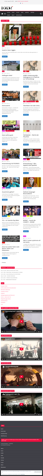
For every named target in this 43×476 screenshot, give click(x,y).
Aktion (8, 12)
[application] (21, 321)
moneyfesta (3, 302)
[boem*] (2, 13)
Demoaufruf (6, 105)
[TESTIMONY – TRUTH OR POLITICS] (32, 125)
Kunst (13, 12)
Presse (8, 15)
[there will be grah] (11, 125)
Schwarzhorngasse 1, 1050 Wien (7, 443)
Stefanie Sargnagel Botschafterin (29, 193)
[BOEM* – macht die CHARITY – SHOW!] (32, 210)
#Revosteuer (19, 15)
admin (9, 73)
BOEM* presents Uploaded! (23, 1)
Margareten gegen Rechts (6, 298)
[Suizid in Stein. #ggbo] (21, 34)
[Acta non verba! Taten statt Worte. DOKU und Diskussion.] (11, 239)
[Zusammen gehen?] (11, 182)
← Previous (3, 262)
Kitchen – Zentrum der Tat (6, 297)
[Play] (2, 331)
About (13, 15)
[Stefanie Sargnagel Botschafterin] (32, 182)
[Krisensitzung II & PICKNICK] (11, 154)
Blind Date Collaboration (5, 289)
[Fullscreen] (40, 331)
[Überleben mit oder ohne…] (32, 96)
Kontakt (27, 12)
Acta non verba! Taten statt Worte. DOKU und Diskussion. (10, 248)
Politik (17, 12)
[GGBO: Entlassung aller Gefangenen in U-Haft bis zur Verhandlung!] (32, 66)
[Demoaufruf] (11, 96)
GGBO (3, 71)
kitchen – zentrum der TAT (8, 267)
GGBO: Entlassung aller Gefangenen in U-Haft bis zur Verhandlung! (31, 77)
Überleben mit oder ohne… (31, 105)
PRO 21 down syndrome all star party (31, 241)
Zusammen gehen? (8, 192)
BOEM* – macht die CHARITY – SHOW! (29, 221)
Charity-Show (8, 187)
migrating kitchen (4, 300)
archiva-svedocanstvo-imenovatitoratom (8, 287)
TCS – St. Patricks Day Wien (10, 220)
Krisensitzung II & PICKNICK (10, 163)
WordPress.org (4, 435)
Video (22, 12)
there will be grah (7, 135)
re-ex (2, 304)
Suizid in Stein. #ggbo (8, 50)
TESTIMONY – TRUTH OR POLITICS (30, 136)
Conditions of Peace (4, 291)
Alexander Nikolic (4, 286)
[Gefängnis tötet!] (11, 66)
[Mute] (38, 331)
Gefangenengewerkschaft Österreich (8, 295)
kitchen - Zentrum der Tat (31, 101)
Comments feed (4, 433)
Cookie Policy (23, 474)
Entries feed (3, 431)
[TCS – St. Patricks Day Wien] (11, 210)
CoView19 (2, 293)
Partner (32, 12)
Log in (2, 428)
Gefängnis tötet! (7, 75)
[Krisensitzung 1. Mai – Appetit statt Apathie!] (32, 154)
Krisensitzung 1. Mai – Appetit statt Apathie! (30, 164)
